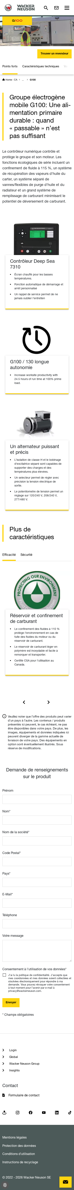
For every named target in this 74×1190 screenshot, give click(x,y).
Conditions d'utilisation (18, 1154)
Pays (6, 873)
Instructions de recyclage (20, 1162)
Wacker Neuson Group (23, 1063)
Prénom (7, 790)
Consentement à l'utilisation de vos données (34, 969)
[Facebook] (30, 1112)
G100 (33, 80)
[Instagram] (17, 1112)
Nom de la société (15, 832)
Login (12, 1050)
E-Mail (7, 894)
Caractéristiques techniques (40, 66)
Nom (6, 811)
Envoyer (11, 1002)
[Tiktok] (70, 1112)
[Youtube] (44, 1112)
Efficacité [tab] (9, 555)
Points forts (10, 66)
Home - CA (11, 79)
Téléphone (9, 915)
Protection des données (19, 1146)
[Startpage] (21, 7)
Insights (14, 1070)
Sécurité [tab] (26, 555)
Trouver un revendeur (54, 53)
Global (13, 1057)
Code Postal (11, 853)
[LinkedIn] (57, 1112)
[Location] (4, 1112)
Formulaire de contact (24, 1095)
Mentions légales (14, 1137)
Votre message (12, 936)
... (23, 79)
